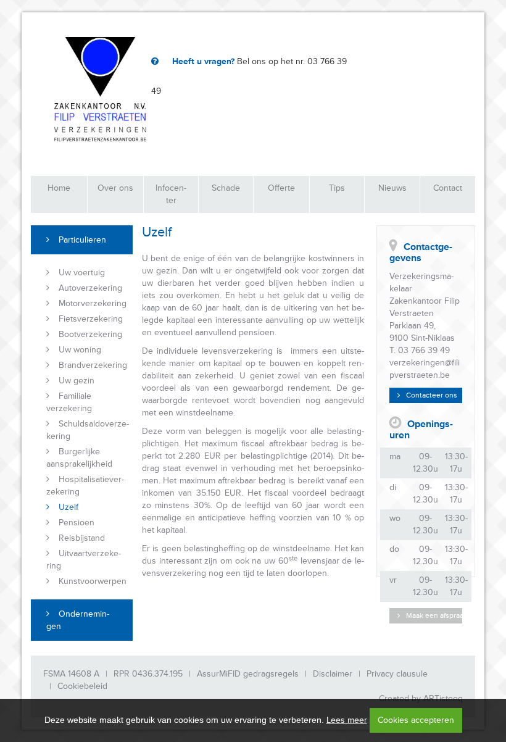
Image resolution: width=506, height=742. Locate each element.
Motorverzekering (92, 303)
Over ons (115, 188)
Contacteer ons (431, 395)
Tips (337, 188)
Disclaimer (332, 674)
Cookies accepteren (416, 720)
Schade (226, 188)
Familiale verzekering (69, 402)
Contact (447, 188)
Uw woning (80, 349)
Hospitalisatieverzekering (85, 485)
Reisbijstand (82, 538)
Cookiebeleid (82, 686)
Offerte (281, 188)
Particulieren (82, 240)
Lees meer (346, 720)
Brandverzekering (93, 365)
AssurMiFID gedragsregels (248, 674)
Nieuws (392, 188)
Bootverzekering (90, 334)
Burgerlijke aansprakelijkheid (79, 457)
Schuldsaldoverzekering (87, 430)
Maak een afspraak (434, 615)
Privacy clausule (397, 674)
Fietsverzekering (91, 319)
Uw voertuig (82, 272)
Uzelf (68, 507)
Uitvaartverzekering (83, 559)
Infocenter (171, 194)
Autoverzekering (90, 288)
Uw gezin (76, 380)
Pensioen (76, 522)
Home (59, 188)
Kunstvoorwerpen (92, 581)
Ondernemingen (77, 620)
